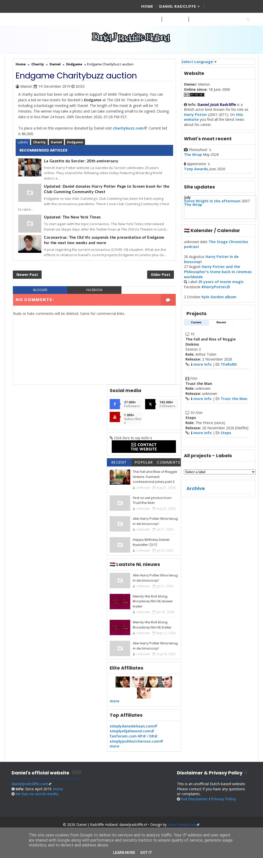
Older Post (160, 274)
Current (196, 322)
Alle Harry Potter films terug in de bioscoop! (155, 521)
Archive (195, 488)
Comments (168, 462)
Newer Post (27, 274)
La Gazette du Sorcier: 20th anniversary (81, 161)
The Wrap (193, 154)
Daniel (56, 142)
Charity (39, 142)
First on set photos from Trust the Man (152, 500)
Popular (144, 462)
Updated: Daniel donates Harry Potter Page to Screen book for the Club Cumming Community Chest (106, 189)
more (114, 701)
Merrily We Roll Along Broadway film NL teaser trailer (153, 601)
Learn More (124, 853)
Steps (226, 432)
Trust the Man (234, 398)
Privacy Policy (223, 798)
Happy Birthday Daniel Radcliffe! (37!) (151, 542)
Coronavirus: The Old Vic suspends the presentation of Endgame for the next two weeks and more (104, 240)
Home (147, 6)
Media (147, 19)
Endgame (75, 142)
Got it (146, 853)
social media (37, 793)
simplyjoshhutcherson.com (135, 741)
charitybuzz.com (128, 128)
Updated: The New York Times (72, 217)
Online (198, 19)
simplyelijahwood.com (130, 731)
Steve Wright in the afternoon (212, 200)
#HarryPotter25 (215, 286)
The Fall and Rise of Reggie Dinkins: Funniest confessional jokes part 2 (155, 476)
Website (172, 19)
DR (151, 736)
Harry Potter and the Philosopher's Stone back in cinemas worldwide (218, 271)
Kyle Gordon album (219, 296)
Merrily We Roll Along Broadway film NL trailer (152, 625)
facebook (94, 290)
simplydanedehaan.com (132, 726)
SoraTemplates (182, 824)
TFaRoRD (229, 364)
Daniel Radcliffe (177, 6)
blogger (40, 290)
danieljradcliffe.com (30, 783)
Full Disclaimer (194, 798)
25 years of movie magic (221, 281)
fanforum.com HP (126, 736)
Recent (221, 322)
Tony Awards (196, 168)
